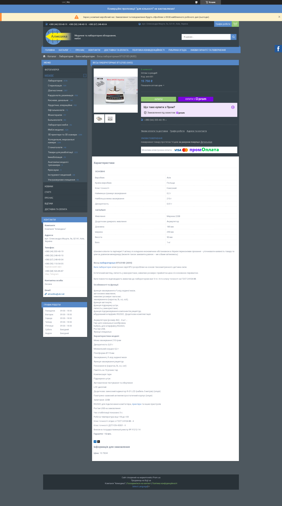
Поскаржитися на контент (139, 483)
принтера (136, 404)
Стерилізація (55, 85)
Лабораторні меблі (58, 124)
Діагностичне (55, 90)
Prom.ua (156, 477)
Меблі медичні (55, 129)
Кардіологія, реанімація (60, 95)
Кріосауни (53, 169)
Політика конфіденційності (148, 50)
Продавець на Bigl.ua (141, 480)
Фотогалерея (52, 69)
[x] (98, 442)
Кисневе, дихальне (58, 100)
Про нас (80, 50)
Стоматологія (55, 147)
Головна (50, 50)
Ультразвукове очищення (61, 179)
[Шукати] (233, 37)
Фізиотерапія (55, 114)
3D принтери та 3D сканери (62, 134)
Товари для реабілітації (60, 152)
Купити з (190, 99)
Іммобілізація (55, 157)
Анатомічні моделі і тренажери (58, 163)
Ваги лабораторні (85, 56)
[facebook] (95, 442)
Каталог (64, 50)
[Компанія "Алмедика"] (59, 36)
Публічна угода (178, 50)
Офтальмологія (56, 110)
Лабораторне (66, 56)
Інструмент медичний (59, 174)
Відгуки (49, 203)
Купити (159, 99)
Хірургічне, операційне (60, 105)
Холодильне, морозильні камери (61, 141)
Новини (49, 186)
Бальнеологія (55, 119)
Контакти (94, 50)
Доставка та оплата (116, 50)
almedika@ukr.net (56, 294)
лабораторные (108, 263)
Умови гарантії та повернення (208, 50)
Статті (48, 192)
